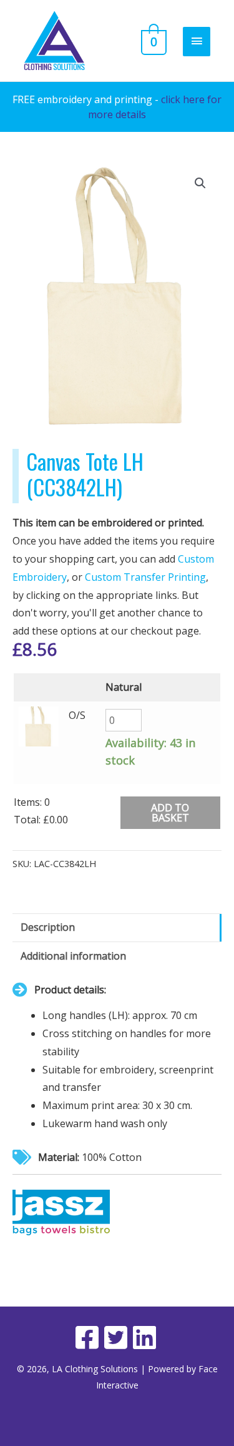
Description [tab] (48, 927)
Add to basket (170, 813)
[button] (200, 183)
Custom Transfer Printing (145, 577)
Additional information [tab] (73, 956)
